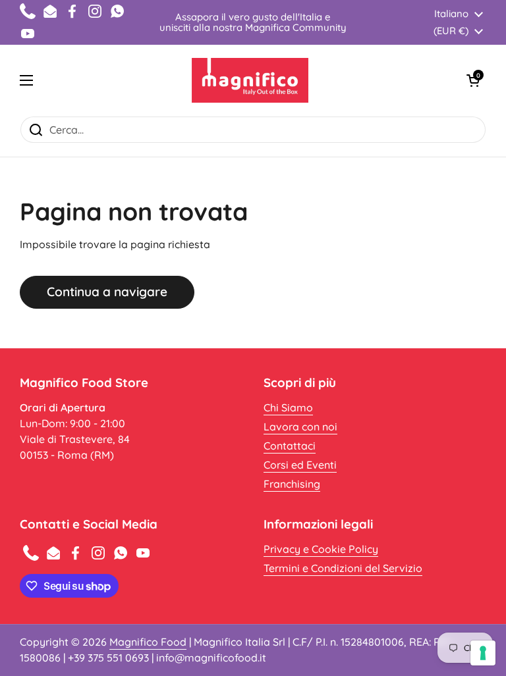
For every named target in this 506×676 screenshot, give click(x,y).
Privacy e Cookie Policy (321, 549)
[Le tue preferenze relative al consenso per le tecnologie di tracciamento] (482, 652)
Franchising (292, 483)
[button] (473, 80)
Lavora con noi (300, 426)
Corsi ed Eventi (300, 464)
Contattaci (290, 445)
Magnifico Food (147, 641)
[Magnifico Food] (250, 80)
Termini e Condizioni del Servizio (343, 568)
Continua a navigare (107, 291)
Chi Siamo (288, 407)
